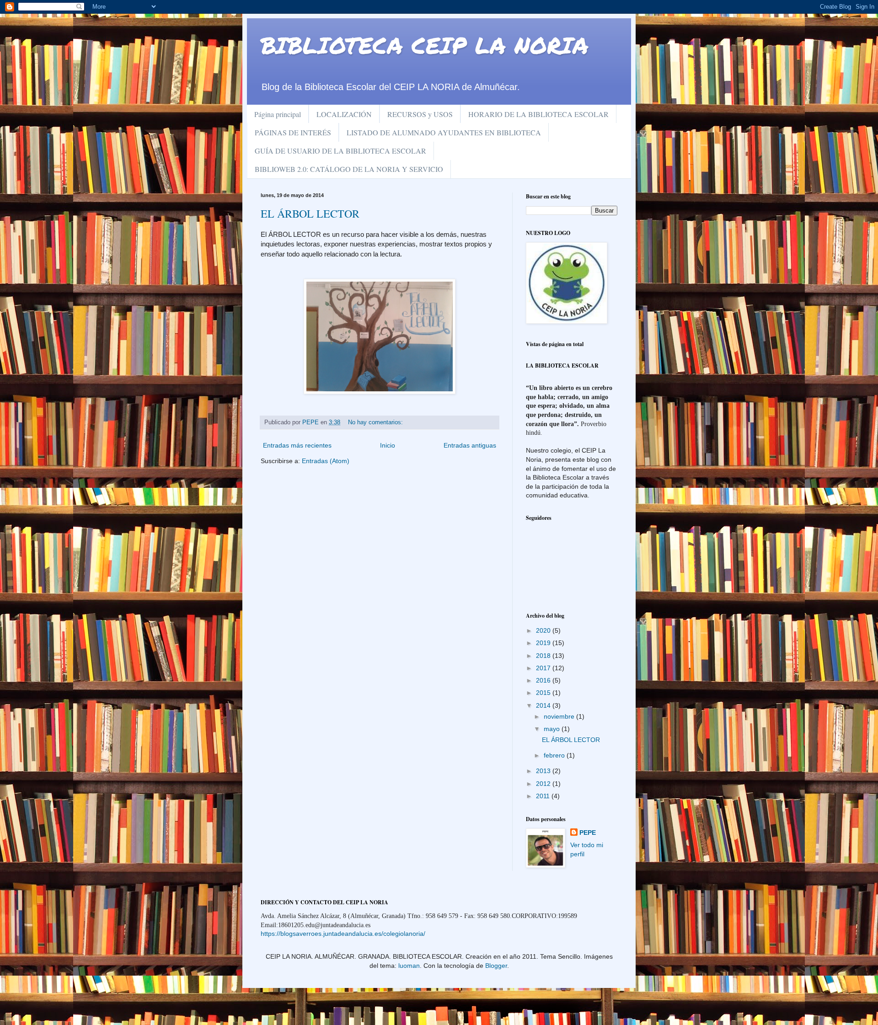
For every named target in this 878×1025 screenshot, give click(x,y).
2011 (543, 796)
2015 (544, 692)
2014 (544, 705)
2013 (544, 770)
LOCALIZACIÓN (344, 114)
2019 (544, 642)
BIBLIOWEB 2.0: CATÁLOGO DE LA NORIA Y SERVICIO (349, 169)
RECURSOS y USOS (420, 114)
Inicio (387, 445)
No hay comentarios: (376, 422)
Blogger (496, 965)
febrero (555, 755)
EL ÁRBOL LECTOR (310, 213)
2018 (544, 655)
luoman (409, 965)
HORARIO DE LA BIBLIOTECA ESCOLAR (538, 114)
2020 (544, 630)
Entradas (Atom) (325, 460)
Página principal (277, 114)
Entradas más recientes (297, 445)
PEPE (587, 832)
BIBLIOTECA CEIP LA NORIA (425, 45)
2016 (544, 680)
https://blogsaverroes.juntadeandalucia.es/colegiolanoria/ (343, 933)
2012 (544, 783)
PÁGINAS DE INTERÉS (293, 132)
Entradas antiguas (470, 445)
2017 (544, 668)
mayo (553, 728)
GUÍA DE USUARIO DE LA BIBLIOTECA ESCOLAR (340, 150)
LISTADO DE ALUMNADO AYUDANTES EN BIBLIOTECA (444, 132)
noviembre (560, 716)
